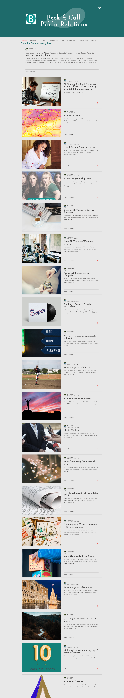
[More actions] (98, 49)
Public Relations (34, 40)
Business (44, 40)
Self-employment (53, 40)
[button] (99, 41)
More (92, 40)
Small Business (71, 40)
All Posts (24, 40)
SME (62, 40)
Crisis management (83, 40)
